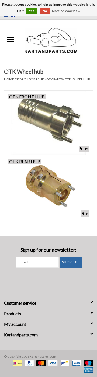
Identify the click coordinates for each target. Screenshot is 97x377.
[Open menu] (10, 39)
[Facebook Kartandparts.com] (44, 278)
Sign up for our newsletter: (48, 250)
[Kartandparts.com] (59, 39)
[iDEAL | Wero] (17, 363)
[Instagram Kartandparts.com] (53, 278)
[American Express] (87, 370)
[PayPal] (28, 363)
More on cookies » (66, 11)
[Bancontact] (64, 363)
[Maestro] (87, 363)
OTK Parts (54, 79)
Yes (31, 11)
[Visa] (52, 363)
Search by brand (30, 79)
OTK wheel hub (77, 79)
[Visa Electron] (76, 363)
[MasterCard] (40, 363)
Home (9, 79)
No (45, 11)
